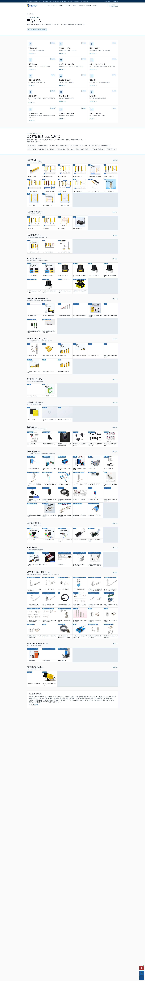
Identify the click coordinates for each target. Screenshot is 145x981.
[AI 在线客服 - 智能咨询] (141, 968)
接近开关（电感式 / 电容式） (83, 149)
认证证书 (67, 5)
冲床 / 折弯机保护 (54, 145)
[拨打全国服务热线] (141, 973)
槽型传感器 (42, 149)
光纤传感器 (71, 149)
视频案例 (73, 5)
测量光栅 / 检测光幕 (42, 145)
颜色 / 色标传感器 (62, 149)
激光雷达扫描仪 (64, 145)
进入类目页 (115, 160)
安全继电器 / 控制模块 (104, 145)
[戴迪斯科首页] (32, 5)
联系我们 (95, 5)
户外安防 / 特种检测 (111, 149)
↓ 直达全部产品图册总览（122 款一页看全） (37, 29)
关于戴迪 (88, 5)
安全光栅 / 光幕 (31, 145)
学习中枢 (81, 5)
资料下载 (77, 1)
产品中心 (54, 5)
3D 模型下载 (85, 1)
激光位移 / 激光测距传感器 (76, 145)
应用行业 (61, 5)
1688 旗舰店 (107, 1)
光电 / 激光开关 (51, 149)
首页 (49, 5)
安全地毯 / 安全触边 (32, 149)
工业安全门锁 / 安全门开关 (91, 145)
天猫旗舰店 (116, 1)
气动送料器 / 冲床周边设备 (98, 149)
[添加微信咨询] (141, 977)
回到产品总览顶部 (34, 704)
